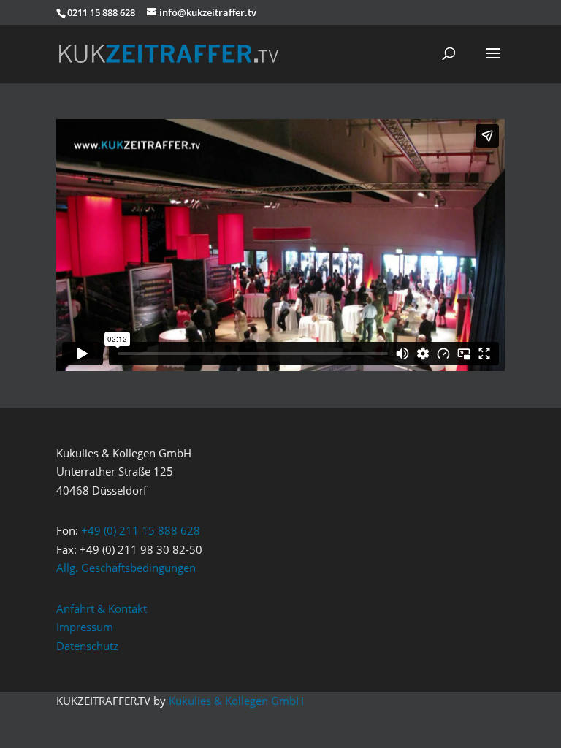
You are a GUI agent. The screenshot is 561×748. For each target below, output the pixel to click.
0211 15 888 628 (101, 12)
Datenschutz (87, 645)
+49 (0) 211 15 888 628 (140, 530)
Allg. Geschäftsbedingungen (126, 567)
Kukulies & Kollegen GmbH (236, 700)
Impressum (84, 626)
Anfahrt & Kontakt (101, 608)
